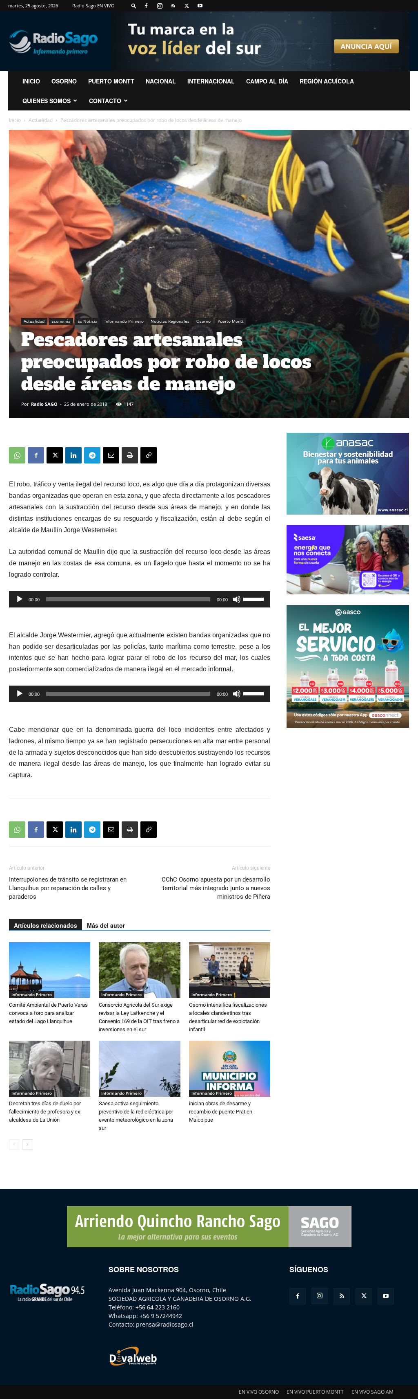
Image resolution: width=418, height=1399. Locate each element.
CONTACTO (105, 101)
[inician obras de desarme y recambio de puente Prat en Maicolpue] (229, 1069)
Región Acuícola (327, 81)
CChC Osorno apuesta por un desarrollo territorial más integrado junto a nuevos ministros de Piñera (216, 888)
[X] (186, 5)
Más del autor (106, 925)
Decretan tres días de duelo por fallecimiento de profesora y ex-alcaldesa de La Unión (45, 1111)
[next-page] (27, 1144)
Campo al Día (267, 81)
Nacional (161, 81)
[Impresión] (130, 455)
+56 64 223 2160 (158, 1307)
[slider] (254, 598)
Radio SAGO (44, 404)
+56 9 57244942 (161, 1316)
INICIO (31, 81)
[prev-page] (14, 1144)
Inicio (15, 120)
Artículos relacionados (45, 925)
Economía (61, 321)
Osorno (64, 81)
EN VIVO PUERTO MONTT (315, 1391)
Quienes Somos (46, 101)
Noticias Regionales (170, 321)
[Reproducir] (20, 599)
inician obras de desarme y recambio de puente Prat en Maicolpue (220, 1111)
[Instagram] (159, 5)
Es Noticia (88, 321)
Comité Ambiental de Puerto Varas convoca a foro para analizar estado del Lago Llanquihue (48, 1013)
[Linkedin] (73, 455)
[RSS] (173, 5)
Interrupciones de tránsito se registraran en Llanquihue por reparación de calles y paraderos (68, 888)
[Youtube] (200, 5)
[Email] (111, 455)
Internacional (211, 81)
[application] (139, 599)
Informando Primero (124, 321)
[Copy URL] (148, 455)
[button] (134, 5)
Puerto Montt (111, 81)
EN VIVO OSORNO (259, 1391)
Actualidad (41, 120)
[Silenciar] (237, 599)
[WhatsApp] (17, 455)
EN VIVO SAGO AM (372, 1391)
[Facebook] (146, 5)
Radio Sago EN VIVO (93, 5)
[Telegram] (92, 455)
